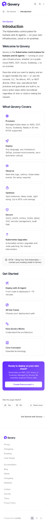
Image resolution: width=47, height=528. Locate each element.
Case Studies (9, 458)
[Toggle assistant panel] (40, 4)
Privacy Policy (10, 503)
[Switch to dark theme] (41, 518)
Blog (6, 469)
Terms (6, 498)
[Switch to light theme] (36, 518)
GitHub (7, 474)
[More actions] (43, 4)
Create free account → (23, 384)
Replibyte (8, 483)
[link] (23, 123)
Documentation (10, 465)
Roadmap (8, 453)
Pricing (7, 444)
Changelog (8, 449)
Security (7, 494)
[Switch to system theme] (32, 518)
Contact (7, 489)
